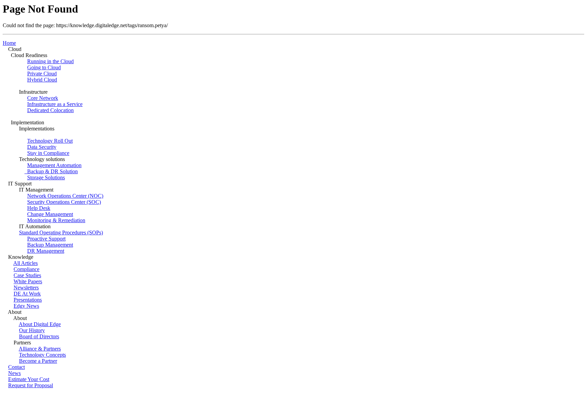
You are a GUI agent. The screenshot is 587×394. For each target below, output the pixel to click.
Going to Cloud (44, 67)
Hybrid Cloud (42, 80)
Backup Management (50, 245)
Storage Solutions (46, 177)
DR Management (45, 251)
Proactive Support (46, 238)
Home (9, 43)
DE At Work (27, 294)
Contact (16, 367)
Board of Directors (39, 336)
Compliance (26, 269)
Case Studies (27, 275)
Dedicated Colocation (50, 110)
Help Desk (38, 208)
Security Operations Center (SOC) (64, 202)
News (14, 373)
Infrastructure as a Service (55, 104)
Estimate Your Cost (28, 379)
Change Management (50, 214)
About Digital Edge (40, 324)
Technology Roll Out (50, 141)
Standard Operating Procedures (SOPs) (61, 232)
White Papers (28, 281)
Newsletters (26, 287)
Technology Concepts (42, 355)
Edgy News (26, 306)
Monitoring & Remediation (56, 220)
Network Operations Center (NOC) (65, 196)
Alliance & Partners (40, 349)
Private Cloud (42, 73)
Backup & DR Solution (51, 171)
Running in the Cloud (50, 61)
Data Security (41, 147)
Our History (32, 330)
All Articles (25, 263)
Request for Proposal (30, 385)
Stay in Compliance (48, 153)
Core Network (42, 98)
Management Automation (54, 165)
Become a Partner (38, 361)
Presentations (28, 300)
